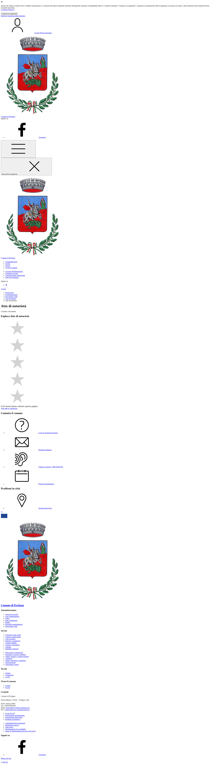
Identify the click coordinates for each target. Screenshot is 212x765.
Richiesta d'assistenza (12, 719)
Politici (7, 622)
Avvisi (7, 677)
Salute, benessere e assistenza (15, 660)
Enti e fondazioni (11, 620)
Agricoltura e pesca (12, 664)
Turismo (8, 647)
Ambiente (8, 659)
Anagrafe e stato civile (13, 635)
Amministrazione (11, 295)
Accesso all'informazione (14, 271)
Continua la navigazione (9, 14)
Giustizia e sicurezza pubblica (15, 655)
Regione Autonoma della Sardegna (13, 16)
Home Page (9, 293)
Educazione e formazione (14, 653)
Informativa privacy (12, 725)
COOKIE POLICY (8, 10)
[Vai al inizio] (2, 512)
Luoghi (7, 686)
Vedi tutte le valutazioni (9, 408)
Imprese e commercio (12, 641)
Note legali (9, 727)
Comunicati (9, 675)
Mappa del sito (6, 758)
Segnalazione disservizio (13, 717)
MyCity (5, 762)
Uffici (7, 618)
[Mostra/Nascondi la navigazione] (18, 149)
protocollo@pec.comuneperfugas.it (17, 710)
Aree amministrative (12, 616)
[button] (11, 262)
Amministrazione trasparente (15, 723)
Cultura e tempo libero (13, 637)
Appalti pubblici (11, 643)
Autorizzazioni (10, 662)
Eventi (7, 688)
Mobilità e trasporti (11, 649)
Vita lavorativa (10, 639)
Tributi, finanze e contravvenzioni (17, 657)
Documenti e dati (11, 297)
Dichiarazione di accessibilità (15, 729)
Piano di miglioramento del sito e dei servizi (20, 731)
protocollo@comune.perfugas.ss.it (18, 708)
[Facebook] (6, 285)
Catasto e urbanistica (12, 645)
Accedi (3, 289)
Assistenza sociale (11, 273)
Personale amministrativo (14, 624)
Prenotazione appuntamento (15, 715)
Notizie (7, 673)
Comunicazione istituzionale (15, 275)
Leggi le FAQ (10, 713)
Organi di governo (11, 614)
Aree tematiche (10, 299)
